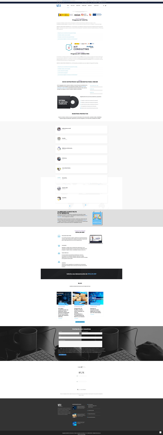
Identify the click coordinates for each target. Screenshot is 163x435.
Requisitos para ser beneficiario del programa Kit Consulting (67, 66)
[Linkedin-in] (61, 2)
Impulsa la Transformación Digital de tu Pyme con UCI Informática (95, 310)
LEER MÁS (60, 318)
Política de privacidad (81, 434)
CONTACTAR (96, 5)
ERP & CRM (72, 5)
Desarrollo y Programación (80, 301)
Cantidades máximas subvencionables (64, 68)
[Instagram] (63, 2)
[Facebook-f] (59, 2)
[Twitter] (57, 2)
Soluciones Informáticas (79, 304)
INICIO (68, 5)
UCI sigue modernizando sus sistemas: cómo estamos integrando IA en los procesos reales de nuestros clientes (63, 312)
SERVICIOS (90, 5)
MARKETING (78, 5)
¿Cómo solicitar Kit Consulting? (63, 70)
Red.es (82, 56)
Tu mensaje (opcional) (62, 340)
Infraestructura (62, 304)
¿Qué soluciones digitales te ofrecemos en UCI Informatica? (67, 74)
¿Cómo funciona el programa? (63, 72)
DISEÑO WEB (84, 5)
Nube (67, 304)
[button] (80, 33)
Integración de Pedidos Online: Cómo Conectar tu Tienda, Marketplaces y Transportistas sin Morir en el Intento (79, 312)
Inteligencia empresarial (95, 304)
